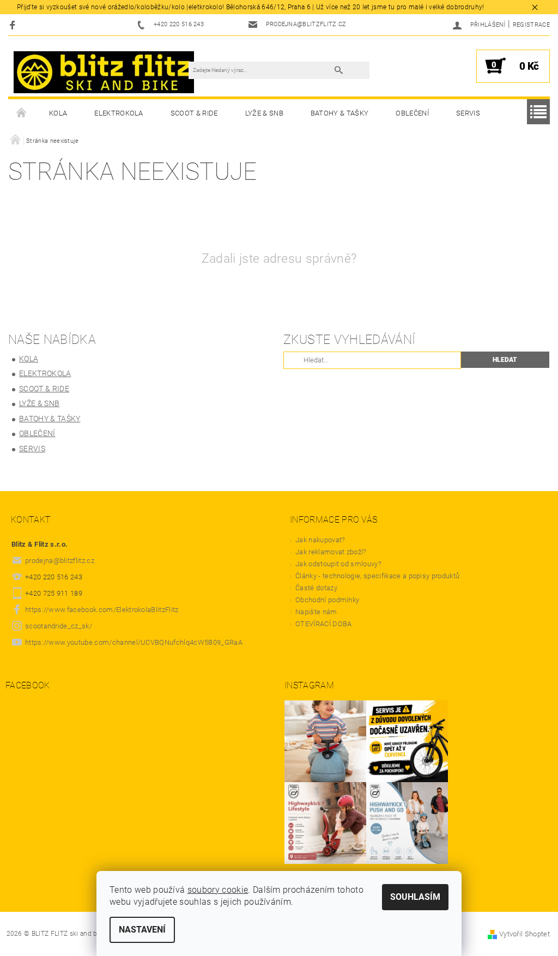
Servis (468, 113)
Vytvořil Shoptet (524, 934)
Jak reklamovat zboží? (331, 552)
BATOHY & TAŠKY (339, 113)
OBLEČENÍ (412, 113)
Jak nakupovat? (320, 540)
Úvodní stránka (21, 113)
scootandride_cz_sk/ (58, 626)
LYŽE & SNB (264, 113)
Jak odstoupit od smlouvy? (338, 564)
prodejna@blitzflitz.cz (59, 560)
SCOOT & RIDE (194, 113)
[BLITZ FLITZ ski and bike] (104, 71)
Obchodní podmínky (327, 600)
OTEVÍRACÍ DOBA (324, 624)
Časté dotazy (316, 588)
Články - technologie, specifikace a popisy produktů (377, 576)
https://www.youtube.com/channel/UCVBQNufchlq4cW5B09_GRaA (133, 642)
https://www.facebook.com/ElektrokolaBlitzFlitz (102, 610)
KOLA (58, 113)
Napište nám (316, 612)
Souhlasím (415, 897)
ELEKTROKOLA (118, 113)
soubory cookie (217, 890)
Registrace (531, 24)
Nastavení (142, 929)
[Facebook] (14, 24)
